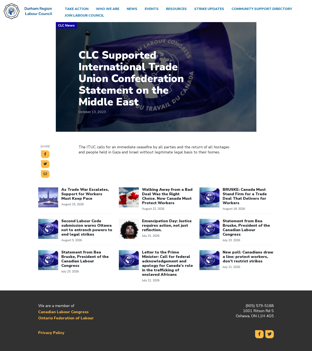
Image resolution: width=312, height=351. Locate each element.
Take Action (77, 9)
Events (152, 9)
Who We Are (107, 9)
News (132, 9)
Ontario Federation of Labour (66, 318)
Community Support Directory (262, 9)
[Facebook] (259, 334)
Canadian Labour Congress (63, 311)
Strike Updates (209, 9)
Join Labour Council (84, 15)
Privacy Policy (51, 332)
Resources (176, 9)
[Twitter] (269, 334)
